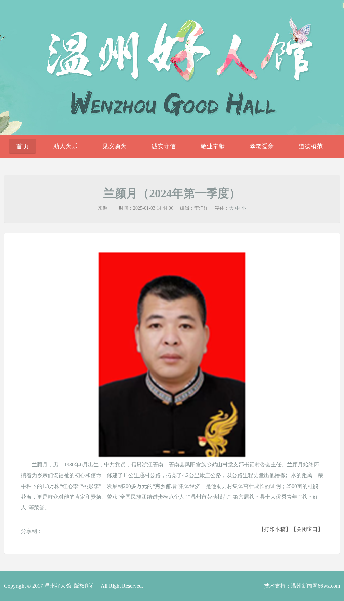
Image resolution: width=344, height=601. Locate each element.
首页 (22, 146)
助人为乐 (65, 146)
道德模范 (311, 146)
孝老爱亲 (262, 146)
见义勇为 (114, 146)
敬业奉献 (213, 146)
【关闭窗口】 (307, 529)
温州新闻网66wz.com (315, 586)
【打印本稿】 (275, 529)
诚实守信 (164, 146)
